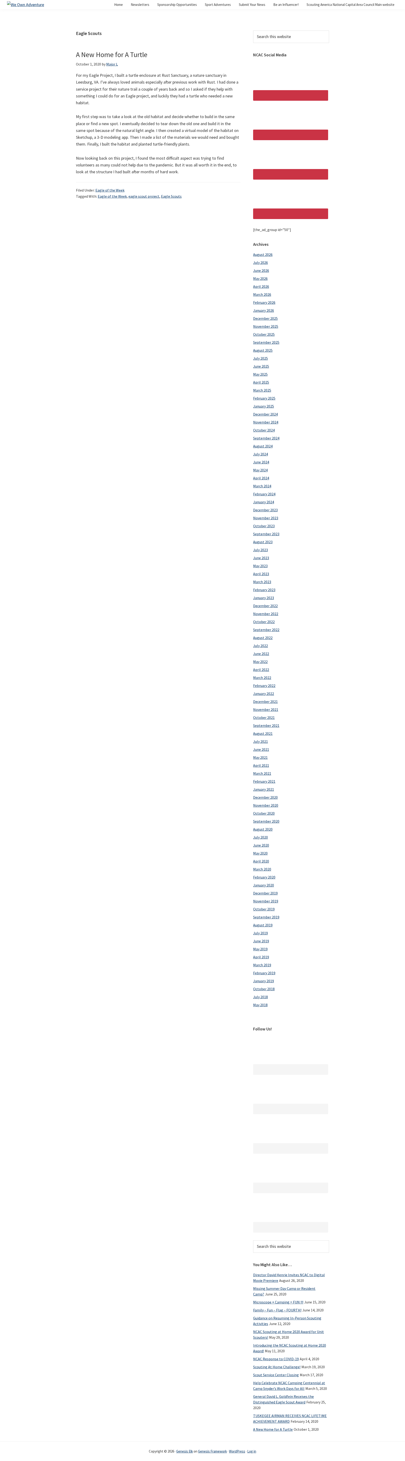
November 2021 (265, 709)
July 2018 (260, 997)
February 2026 (264, 302)
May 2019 (260, 949)
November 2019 (265, 901)
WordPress (237, 1451)
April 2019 (261, 957)
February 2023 (264, 589)
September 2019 (266, 917)
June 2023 (261, 557)
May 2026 (260, 278)
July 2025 (260, 358)
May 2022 (260, 661)
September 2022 (266, 629)
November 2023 (265, 518)
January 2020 (263, 885)
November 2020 (265, 805)
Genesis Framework (212, 1451)
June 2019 (261, 941)
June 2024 (261, 462)
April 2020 (261, 861)
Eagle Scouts (171, 196)
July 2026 (260, 262)
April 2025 (261, 382)
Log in (251, 1451)
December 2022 (265, 605)
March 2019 (262, 965)
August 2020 (263, 829)
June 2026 (261, 270)
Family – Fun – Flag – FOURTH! (277, 1310)
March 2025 (262, 390)
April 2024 (261, 478)
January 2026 (263, 310)
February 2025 (264, 398)
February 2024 (264, 494)
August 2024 (263, 446)
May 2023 (260, 565)
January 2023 (263, 597)
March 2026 (262, 294)
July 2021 (260, 741)
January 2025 (263, 406)
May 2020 (260, 853)
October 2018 (264, 989)
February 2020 (264, 877)
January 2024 (263, 502)
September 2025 (266, 342)
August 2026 (263, 254)
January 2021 (263, 789)
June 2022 (261, 653)
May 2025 (260, 374)
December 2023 (265, 510)
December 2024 (265, 414)
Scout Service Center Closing (276, 1374)
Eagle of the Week (109, 190)
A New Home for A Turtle (111, 54)
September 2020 (266, 821)
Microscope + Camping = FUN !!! (278, 1302)
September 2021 (266, 725)
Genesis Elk (184, 1451)
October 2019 (264, 909)
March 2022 (262, 677)
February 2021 (264, 781)
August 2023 (263, 542)
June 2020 (261, 845)
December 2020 (265, 797)
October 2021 (264, 717)
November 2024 (265, 422)
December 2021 (265, 701)
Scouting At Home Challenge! (276, 1367)
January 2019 (263, 981)
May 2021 (260, 757)
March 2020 (262, 869)
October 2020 (264, 813)
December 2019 (265, 893)
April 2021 (261, 765)
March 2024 (262, 486)
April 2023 (261, 573)
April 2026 (261, 286)
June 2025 (261, 366)
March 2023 (262, 581)
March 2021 (262, 773)
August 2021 (263, 733)
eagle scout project (143, 196)
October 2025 (264, 334)
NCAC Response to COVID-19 (276, 1359)
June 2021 (261, 749)
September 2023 (266, 534)
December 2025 (265, 318)
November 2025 (265, 326)
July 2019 (260, 933)
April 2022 (261, 669)
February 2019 (264, 973)
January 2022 (263, 693)
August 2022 (263, 637)
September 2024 (266, 438)
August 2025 (263, 350)
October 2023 (264, 526)
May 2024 (260, 470)
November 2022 (265, 613)
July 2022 (260, 645)
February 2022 (264, 685)
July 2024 (260, 454)
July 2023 (260, 549)
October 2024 (264, 430)
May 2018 (260, 1004)
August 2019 (263, 925)
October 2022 (264, 621)
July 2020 (260, 837)
